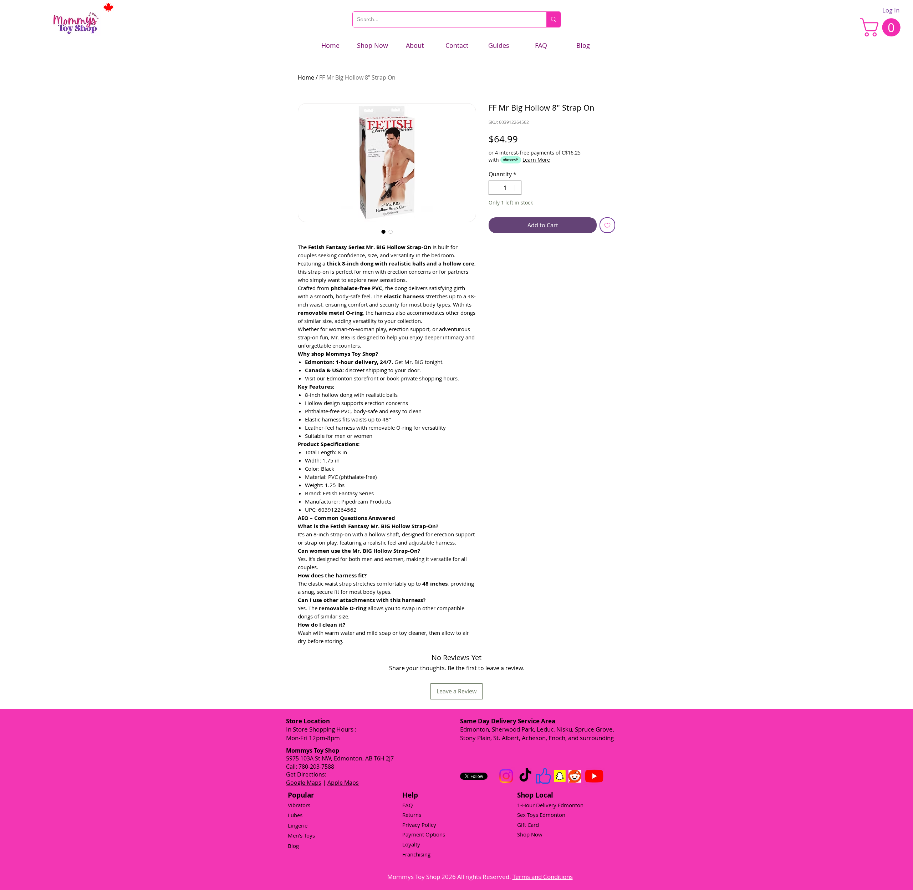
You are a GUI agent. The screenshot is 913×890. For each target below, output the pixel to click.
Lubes (295, 815)
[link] (882, 27)
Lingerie (297, 825)
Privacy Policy (419, 824)
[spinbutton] (505, 187)
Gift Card (528, 824)
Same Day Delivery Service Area (507, 721)
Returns (411, 814)
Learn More (536, 159)
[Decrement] (495, 187)
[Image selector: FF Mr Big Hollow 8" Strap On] (383, 231)
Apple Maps (343, 783)
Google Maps (303, 783)
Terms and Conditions (542, 877)
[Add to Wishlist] (607, 225)
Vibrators (299, 805)
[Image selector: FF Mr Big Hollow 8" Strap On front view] (390, 231)
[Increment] (515, 187)
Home (306, 77)
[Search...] (553, 19)
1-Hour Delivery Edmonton (550, 805)
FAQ (407, 805)
